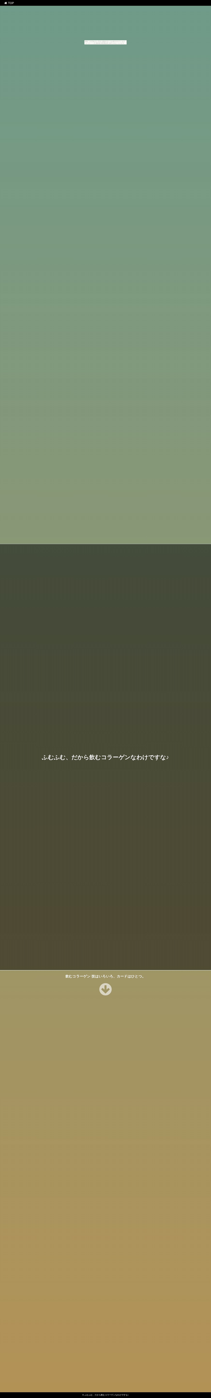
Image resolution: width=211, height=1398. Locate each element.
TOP (10, 3)
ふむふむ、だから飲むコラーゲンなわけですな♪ (105, 757)
